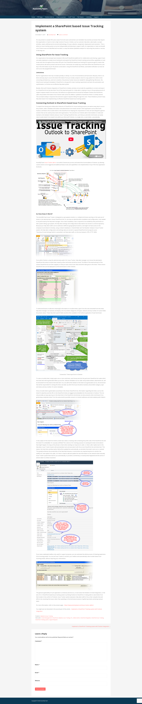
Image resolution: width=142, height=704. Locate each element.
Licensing (88, 17)
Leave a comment (63, 34)
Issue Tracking (66, 618)
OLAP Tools (71, 17)
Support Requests (53, 619)
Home (33, 17)
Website (37, 680)
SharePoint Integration (85, 618)
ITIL (71, 618)
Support (96, 17)
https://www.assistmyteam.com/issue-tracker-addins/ (79, 605)
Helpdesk (60, 618)
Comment (38, 641)
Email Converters (61, 17)
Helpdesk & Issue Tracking (46, 616)
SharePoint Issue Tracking (97, 618)
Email (37, 672)
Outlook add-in (76, 618)
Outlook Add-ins (49, 17)
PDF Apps (40, 17)
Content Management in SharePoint (49, 618)
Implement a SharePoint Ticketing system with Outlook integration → (91, 626)
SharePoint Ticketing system (42, 619)
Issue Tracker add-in (50, 162)
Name (37, 664)
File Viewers (80, 17)
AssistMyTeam (52, 34)
